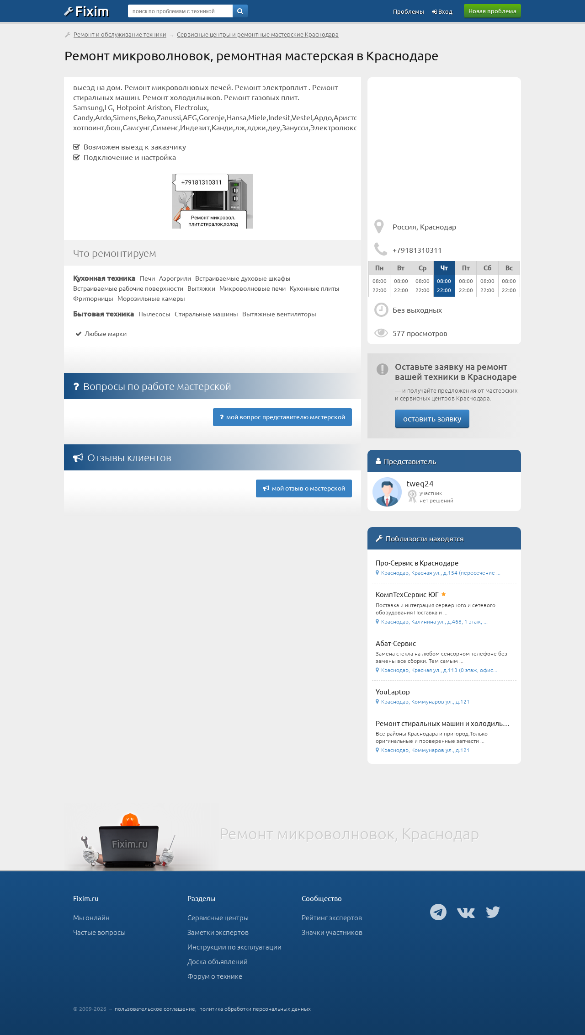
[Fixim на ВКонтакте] (466, 911)
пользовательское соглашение (155, 1008)
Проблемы (408, 11)
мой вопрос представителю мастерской (284, 416)
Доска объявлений (217, 961)
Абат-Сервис (396, 643)
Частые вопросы (99, 932)
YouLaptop (393, 691)
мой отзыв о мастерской (307, 488)
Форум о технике (214, 976)
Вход (444, 11)
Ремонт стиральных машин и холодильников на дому (462, 723)
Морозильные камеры (151, 298)
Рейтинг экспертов (332, 917)
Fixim (92, 10)
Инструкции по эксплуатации (234, 946)
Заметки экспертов (218, 932)
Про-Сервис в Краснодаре (417, 562)
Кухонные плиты (315, 288)
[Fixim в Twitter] (492, 911)
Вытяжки (201, 288)
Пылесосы (154, 313)
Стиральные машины (206, 313)
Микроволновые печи (252, 288)
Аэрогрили (175, 278)
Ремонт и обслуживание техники (120, 34)
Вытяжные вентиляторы (279, 313)
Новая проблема (492, 11)
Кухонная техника (104, 277)
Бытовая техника (103, 313)
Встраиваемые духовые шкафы (243, 278)
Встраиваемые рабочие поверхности (128, 288)
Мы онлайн (91, 917)
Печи (147, 278)
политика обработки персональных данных (255, 1008)
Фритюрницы (93, 298)
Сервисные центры (218, 917)
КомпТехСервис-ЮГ (407, 594)
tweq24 (420, 483)
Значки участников (332, 932)
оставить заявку (432, 418)
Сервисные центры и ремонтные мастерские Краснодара (258, 34)
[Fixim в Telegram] (438, 911)
